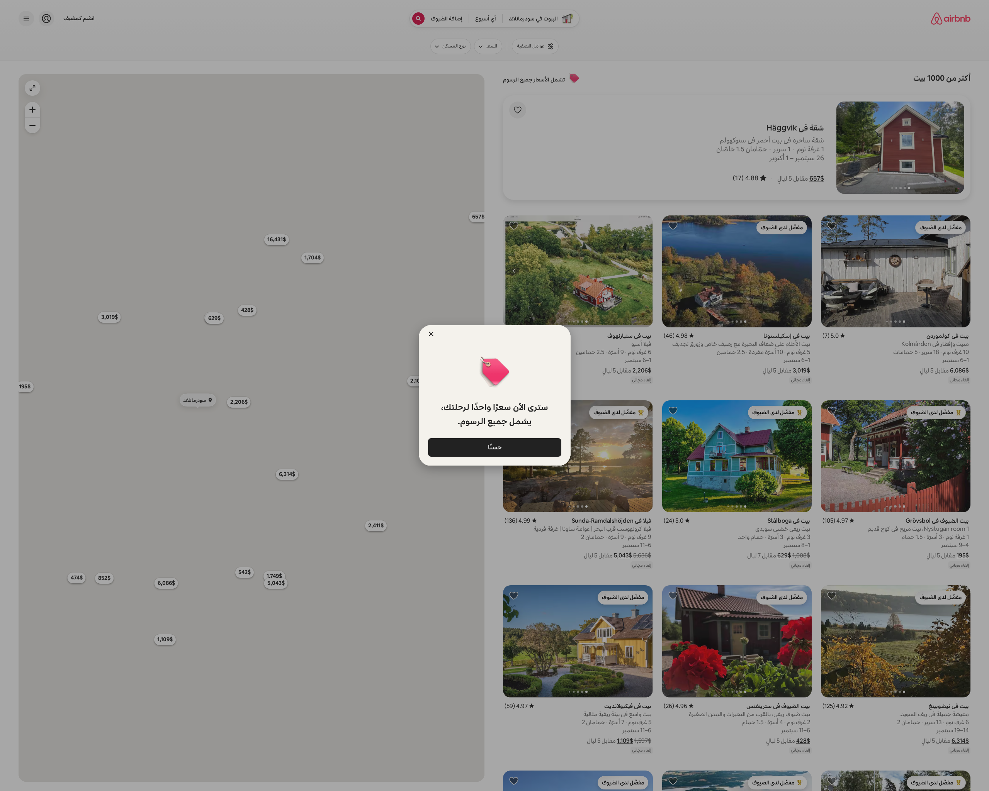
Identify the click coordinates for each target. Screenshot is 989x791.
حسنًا (494, 447)
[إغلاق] (431, 334)
